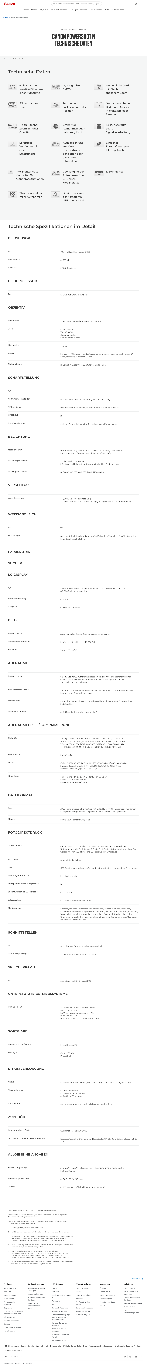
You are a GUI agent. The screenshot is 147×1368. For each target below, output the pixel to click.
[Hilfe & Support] (103, 10)
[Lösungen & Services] (88, 10)
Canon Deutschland (12, 1357)
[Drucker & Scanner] (68, 10)
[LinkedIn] (136, 1356)
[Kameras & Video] (38, 10)
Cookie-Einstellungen (13, 1350)
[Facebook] (125, 1356)
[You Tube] (141, 1356)
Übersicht (7, 59)
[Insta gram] (130, 1356)
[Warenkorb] (141, 4)
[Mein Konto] (136, 4)
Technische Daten (19, 59)
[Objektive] (49, 10)
